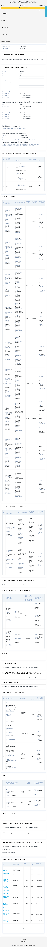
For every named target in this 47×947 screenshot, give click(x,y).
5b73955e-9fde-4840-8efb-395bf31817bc (6, 869)
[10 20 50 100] (23, 926)
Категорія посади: (4, 27)
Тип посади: (3, 23)
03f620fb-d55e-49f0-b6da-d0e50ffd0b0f (6, 914)
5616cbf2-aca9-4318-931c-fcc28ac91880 (6, 880)
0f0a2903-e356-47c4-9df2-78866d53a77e (6, 886)
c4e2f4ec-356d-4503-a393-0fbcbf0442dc (6, 892)
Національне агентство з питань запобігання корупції (24, 945)
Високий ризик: (4, 34)
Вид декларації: (4, 13)
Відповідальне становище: (6, 37)
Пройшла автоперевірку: (6, 41)
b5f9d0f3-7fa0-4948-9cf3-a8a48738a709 (6, 920)
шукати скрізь (43, 10)
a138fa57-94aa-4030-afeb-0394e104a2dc (6, 903)
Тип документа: (4, 20)
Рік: (1, 17)
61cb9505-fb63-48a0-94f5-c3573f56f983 (6, 875)
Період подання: (4, 30)
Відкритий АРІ (22, 5)
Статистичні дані (42, 5)
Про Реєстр (3, 5)
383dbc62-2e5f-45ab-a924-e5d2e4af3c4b (6, 897)
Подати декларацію (23, 7)
